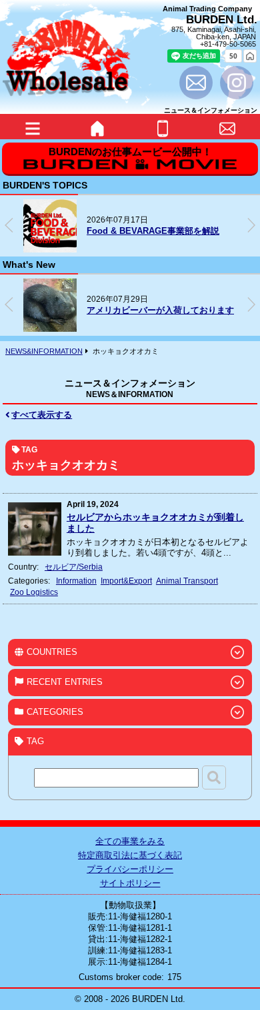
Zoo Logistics (34, 592)
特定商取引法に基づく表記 (130, 855)
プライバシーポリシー (130, 869)
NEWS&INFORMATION (44, 351)
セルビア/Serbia (74, 566)
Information (76, 580)
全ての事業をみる (130, 841)
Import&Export (126, 580)
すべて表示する (41, 415)
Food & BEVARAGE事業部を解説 (153, 231)
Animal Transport (187, 580)
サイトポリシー (130, 883)
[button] (251, 225)
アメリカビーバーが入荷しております (160, 310)
